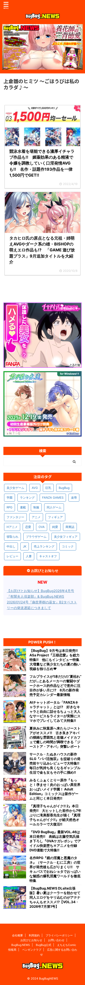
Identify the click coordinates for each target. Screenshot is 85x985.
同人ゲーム (54, 507)
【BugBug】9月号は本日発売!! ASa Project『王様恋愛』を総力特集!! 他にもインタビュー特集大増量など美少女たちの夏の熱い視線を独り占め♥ (55, 659)
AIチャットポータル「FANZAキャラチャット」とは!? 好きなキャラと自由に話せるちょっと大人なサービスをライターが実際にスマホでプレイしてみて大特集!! (54, 711)
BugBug (64, 488)
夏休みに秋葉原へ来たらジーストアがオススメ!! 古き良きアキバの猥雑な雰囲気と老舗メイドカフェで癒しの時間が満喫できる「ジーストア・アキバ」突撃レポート (54, 737)
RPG (9, 507)
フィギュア (55, 517)
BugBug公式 (43, 945)
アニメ (36, 517)
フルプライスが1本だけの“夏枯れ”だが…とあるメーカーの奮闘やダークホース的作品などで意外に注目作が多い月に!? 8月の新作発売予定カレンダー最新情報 (55, 685)
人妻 (29, 556)
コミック (68, 546)
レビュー (12, 556)
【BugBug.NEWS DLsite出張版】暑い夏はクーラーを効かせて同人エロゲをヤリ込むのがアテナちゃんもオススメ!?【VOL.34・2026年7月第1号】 (54, 897)
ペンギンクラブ (31, 949)
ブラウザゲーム (36, 536)
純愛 (55, 527)
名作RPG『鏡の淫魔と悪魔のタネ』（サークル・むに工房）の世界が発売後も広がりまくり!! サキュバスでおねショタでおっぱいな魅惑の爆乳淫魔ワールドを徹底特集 (54, 869)
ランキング (27, 497)
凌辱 (74, 497)
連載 (23, 507)
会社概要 (17, 935)
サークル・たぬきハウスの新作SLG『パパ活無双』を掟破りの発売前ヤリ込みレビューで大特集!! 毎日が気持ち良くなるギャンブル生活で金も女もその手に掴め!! (55, 763)
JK (24, 546)
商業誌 (70, 527)
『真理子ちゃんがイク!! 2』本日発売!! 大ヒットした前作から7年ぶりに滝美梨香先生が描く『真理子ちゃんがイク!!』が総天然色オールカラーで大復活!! (55, 815)
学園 (9, 497)
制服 (36, 507)
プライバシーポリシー (59, 935)
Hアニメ (12, 527)
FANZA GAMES (52, 497)
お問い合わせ (56, 940)
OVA (42, 527)
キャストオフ (48, 556)
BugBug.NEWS (20, 945)
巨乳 (48, 488)
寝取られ (12, 536)
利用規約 (34, 935)
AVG (35, 488)
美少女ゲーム (15, 488)
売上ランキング (44, 546)
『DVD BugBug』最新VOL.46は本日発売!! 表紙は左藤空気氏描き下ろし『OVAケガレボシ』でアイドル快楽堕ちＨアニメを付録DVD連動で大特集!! (55, 841)
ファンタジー (15, 517)
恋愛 (28, 527)
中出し (11, 546)
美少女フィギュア (66, 536)
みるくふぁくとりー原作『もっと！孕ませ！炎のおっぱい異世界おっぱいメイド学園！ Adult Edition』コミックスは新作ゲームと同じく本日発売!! (54, 789)
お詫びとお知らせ (31, 940)
